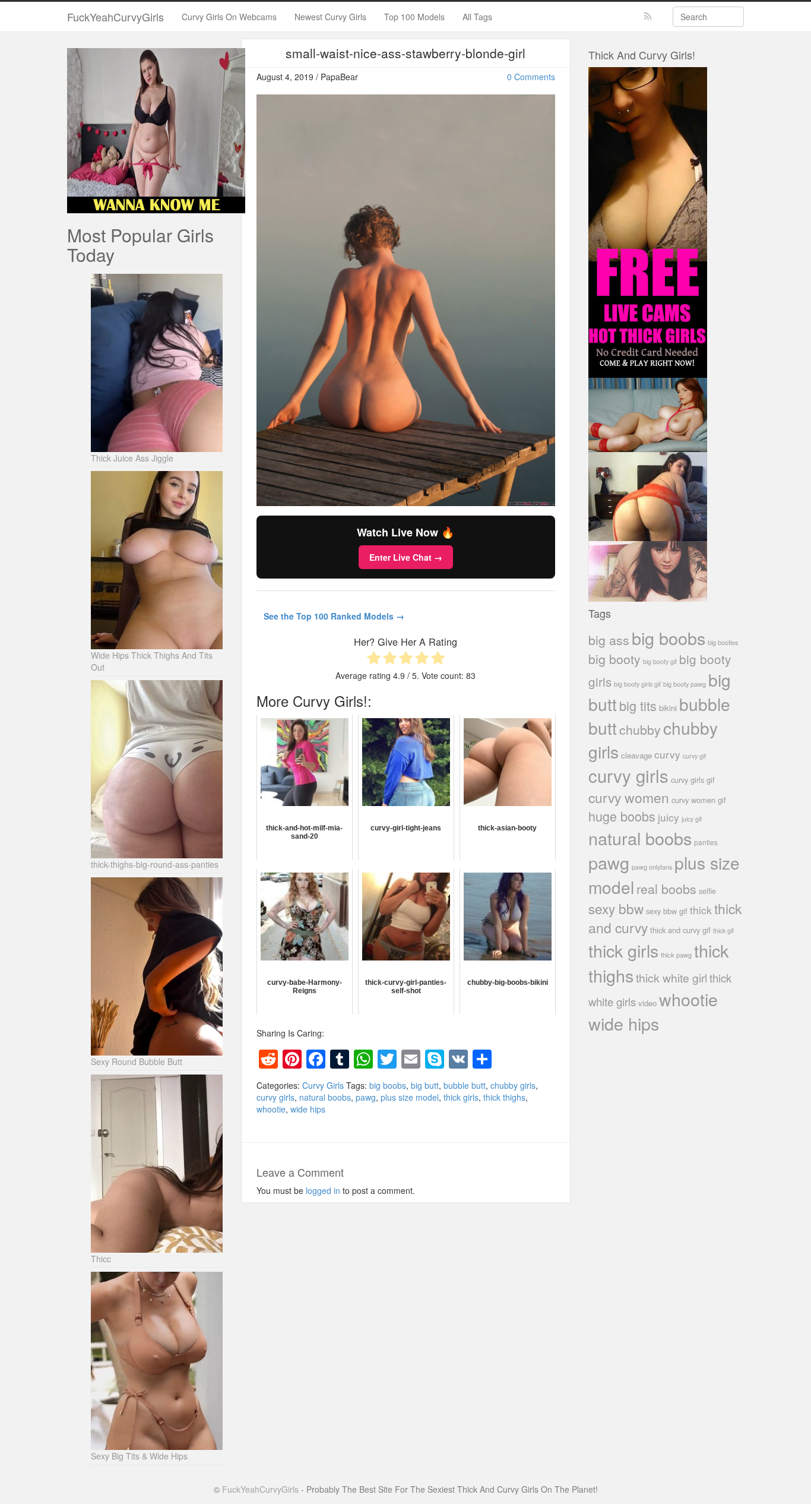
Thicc (101, 1259)
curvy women (628, 797)
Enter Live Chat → (405, 557)
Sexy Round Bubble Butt (136, 1061)
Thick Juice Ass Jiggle (132, 458)
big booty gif (660, 661)
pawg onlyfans (652, 866)
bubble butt (464, 1085)
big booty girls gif (637, 684)
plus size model (410, 1097)
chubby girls (513, 1085)
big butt (425, 1085)
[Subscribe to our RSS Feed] (648, 16)
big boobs (387, 1085)
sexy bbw (616, 908)
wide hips (307, 1109)
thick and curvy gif (680, 930)
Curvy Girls (323, 1085)
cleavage (636, 755)
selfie (707, 891)
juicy (668, 817)
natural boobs (325, 1097)
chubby (640, 729)
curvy (667, 754)
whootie (271, 1109)
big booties (723, 642)
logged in (323, 1190)
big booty (614, 659)
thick (701, 909)
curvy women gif (698, 799)
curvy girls (275, 1097)
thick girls (461, 1097)
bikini (668, 707)
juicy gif (692, 818)
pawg (366, 1097)
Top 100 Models (414, 17)
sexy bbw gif (667, 911)
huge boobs (621, 816)
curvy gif (694, 755)
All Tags (477, 17)
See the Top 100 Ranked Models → (334, 616)
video (647, 1003)
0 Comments (531, 77)
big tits (638, 705)
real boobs (666, 888)
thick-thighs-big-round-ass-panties (154, 864)
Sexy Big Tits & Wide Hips (139, 1456)
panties (706, 842)
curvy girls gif (693, 779)
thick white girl (671, 977)
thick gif (723, 930)
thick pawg (676, 954)
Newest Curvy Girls (330, 17)
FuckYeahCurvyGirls (115, 16)
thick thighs (504, 1097)
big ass (608, 639)
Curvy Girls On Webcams (229, 17)
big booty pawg (684, 683)
